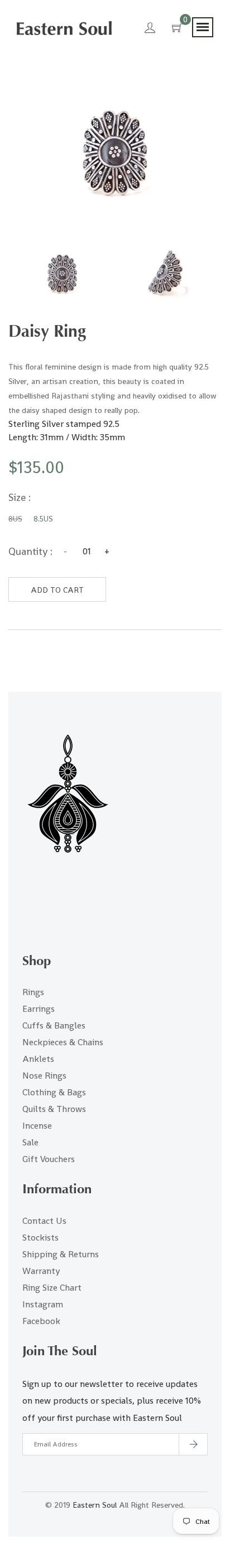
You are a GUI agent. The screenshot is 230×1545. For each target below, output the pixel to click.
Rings (33, 992)
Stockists (40, 1237)
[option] (62, 274)
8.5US (43, 519)
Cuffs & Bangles (53, 1025)
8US (15, 519)
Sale (30, 1142)
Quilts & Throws (54, 1109)
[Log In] (150, 29)
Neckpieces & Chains (62, 1042)
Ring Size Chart (52, 1287)
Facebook (41, 1321)
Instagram (42, 1304)
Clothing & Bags (54, 1092)
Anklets (38, 1059)
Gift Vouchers (48, 1159)
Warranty (41, 1271)
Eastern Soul (95, 1505)
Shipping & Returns (60, 1254)
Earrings (38, 1009)
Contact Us (44, 1221)
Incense (37, 1125)
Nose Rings (44, 1075)
